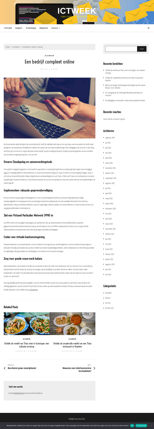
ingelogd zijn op (19, 393)
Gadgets (18, 28)
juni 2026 (108, 147)
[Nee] (151, 425)
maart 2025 (109, 198)
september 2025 (110, 178)
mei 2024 (108, 213)
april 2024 (108, 218)
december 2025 (110, 168)
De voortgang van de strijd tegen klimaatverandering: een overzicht (124, 94)
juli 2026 (108, 142)
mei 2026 (108, 153)
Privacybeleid (141, 425)
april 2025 (108, 193)
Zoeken (142, 49)
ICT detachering (32, 289)
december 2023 (110, 229)
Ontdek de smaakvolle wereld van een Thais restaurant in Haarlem (72, 345)
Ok (132, 425)
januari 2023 (109, 259)
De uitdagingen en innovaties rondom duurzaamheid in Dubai (125, 100)
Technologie (31, 28)
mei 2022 (108, 274)
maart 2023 (109, 249)
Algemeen (44, 28)
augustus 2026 (110, 137)
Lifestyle (8, 28)
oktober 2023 (109, 234)
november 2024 (110, 208)
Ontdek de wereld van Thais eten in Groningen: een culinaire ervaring (26, 345)
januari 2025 (109, 203)
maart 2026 (109, 163)
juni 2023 (108, 239)
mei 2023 (108, 244)
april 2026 (108, 158)
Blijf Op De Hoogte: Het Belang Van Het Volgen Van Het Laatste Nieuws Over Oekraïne (125, 86)
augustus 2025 (110, 183)
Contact (54, 28)
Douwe (55, 69)
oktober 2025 (109, 173)
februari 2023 (109, 254)
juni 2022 (108, 269)
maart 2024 (109, 223)
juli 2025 (108, 188)
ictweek (77, 10)
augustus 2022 (110, 264)
